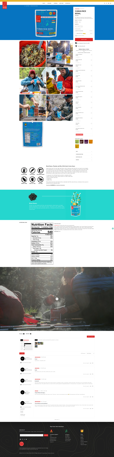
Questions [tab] (28, 333)
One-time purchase (80, 30)
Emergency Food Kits (84, 441)
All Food (82, 435)
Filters (22, 353)
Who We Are (67, 436)
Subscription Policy (53, 440)
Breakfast (82, 438)
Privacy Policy (44, 453)
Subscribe (46, 435)
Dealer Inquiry (67, 437)
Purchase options (78, 28)
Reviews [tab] (21, 333)
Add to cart (84, 39)
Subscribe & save (81, 33)
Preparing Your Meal (53, 437)
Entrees (82, 437)
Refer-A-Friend (67, 440)
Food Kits (82, 440)
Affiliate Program (68, 439)
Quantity (77, 24)
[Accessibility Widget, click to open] (113, 228)
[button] (105, 3)
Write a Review (91, 336)
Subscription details (80, 35)
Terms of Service (51, 453)
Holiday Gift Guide (84, 444)
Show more (56, 419)
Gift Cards (82, 443)
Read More (91, 18)
